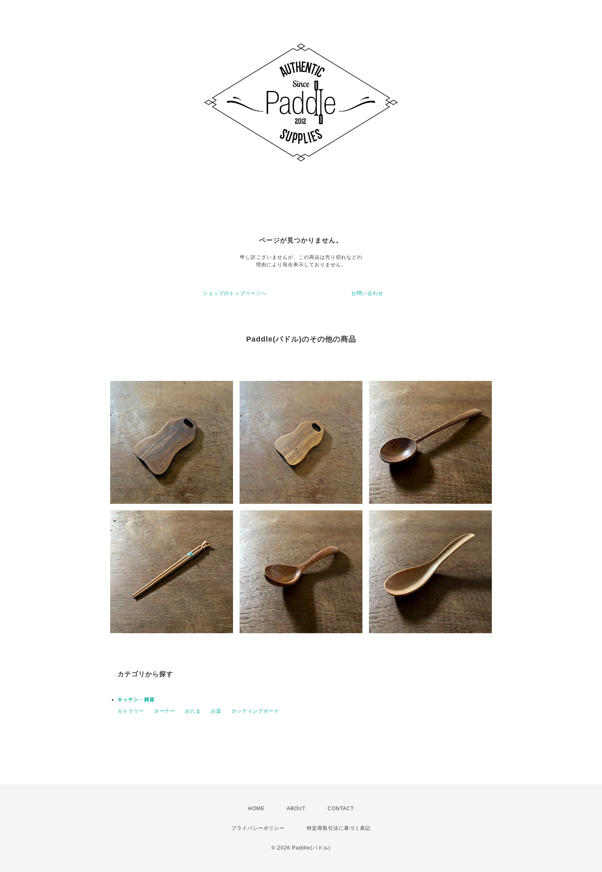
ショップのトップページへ (235, 293)
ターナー (164, 711)
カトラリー (131, 711)
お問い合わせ (367, 293)
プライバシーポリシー (258, 828)
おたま (193, 711)
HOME (256, 808)
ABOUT (296, 808)
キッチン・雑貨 (136, 699)
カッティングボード (255, 711)
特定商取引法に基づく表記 (339, 828)
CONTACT (341, 808)
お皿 (216, 711)
